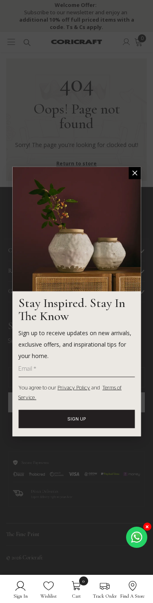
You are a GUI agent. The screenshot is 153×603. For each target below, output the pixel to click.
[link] (21, 588)
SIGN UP (76, 419)
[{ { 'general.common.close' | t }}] (135, 173)
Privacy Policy (74, 388)
